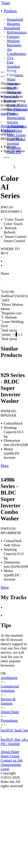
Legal (5, 769)
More (5, 465)
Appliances (9, 677)
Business (13, 24)
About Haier (10, 712)
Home (6, 126)
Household (15, 19)
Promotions (9, 720)
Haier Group (16, 135)
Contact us (9, 760)
